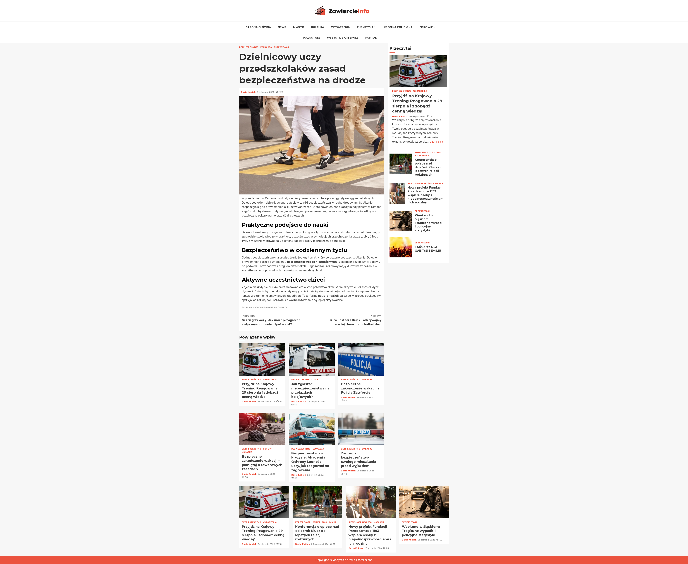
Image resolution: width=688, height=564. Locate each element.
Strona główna (258, 27)
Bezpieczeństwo (249, 47)
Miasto (298, 27)
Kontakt (372, 37)
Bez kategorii (422, 211)
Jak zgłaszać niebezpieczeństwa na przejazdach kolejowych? (312, 359)
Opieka (436, 152)
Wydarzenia (340, 27)
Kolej (315, 380)
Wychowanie (422, 156)
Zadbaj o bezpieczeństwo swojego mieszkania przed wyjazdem (361, 429)
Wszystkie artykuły (342, 37)
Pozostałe (311, 37)
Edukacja (266, 47)
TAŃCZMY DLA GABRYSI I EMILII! (401, 247)
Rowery (267, 449)
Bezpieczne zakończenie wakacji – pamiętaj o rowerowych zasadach (262, 429)
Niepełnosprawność (419, 183)
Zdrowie (426, 27)
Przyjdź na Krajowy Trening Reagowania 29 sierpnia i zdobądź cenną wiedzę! (262, 359)
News (282, 27)
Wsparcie (438, 183)
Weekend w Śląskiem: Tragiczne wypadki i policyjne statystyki (401, 221)
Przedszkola (281, 47)
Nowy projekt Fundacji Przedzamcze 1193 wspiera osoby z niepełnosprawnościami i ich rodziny (397, 193)
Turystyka (365, 27)
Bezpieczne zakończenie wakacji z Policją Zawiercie (361, 359)
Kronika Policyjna (398, 27)
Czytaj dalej (436, 141)
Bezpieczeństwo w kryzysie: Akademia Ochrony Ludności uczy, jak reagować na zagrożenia (312, 429)
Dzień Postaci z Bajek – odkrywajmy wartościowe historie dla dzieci (355, 320)
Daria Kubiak (248, 92)
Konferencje (422, 152)
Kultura (317, 27)
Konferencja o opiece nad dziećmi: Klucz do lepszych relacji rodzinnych (401, 164)
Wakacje (367, 380)
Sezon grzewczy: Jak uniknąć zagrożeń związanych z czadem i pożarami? (271, 320)
